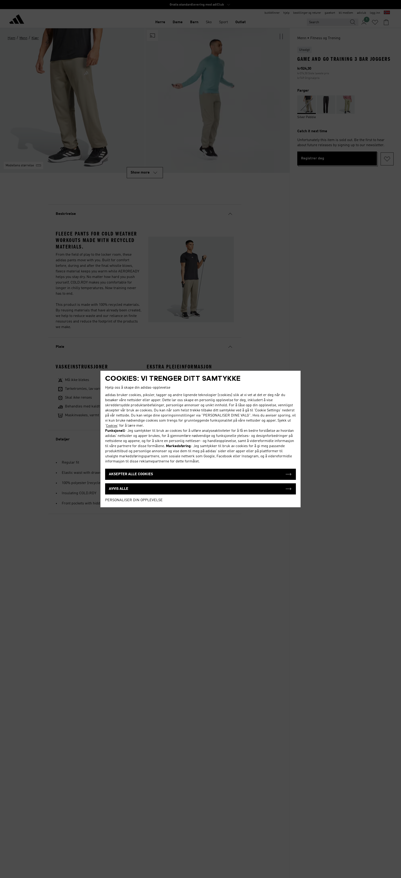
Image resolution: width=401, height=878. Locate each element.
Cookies (111, 425)
